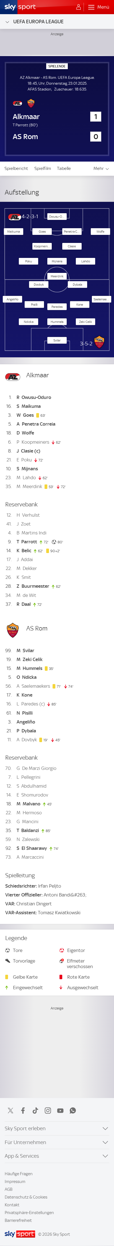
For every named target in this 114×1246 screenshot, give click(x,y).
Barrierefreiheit (18, 1220)
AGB (8, 1189)
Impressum (15, 1181)
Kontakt (12, 1204)
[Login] (79, 7)
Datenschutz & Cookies (26, 1197)
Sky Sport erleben (25, 1128)
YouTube (60, 1110)
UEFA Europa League (38, 21)
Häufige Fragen (19, 1173)
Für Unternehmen (25, 1142)
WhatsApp (73, 1110)
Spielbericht (16, 168)
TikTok (35, 1110)
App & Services (22, 1156)
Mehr (99, 168)
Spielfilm (42, 168)
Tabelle (64, 168)
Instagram (48, 1110)
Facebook (23, 1110)
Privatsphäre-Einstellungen (29, 1212)
